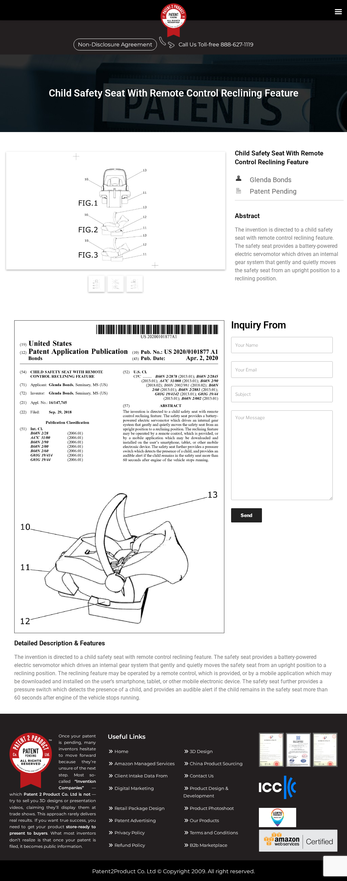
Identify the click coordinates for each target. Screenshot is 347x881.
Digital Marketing (134, 788)
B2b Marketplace (208, 845)
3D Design (201, 751)
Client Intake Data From (140, 775)
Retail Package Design (139, 808)
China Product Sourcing (216, 763)
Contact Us (201, 775)
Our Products (204, 820)
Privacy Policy (129, 832)
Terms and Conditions (213, 832)
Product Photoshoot (211, 808)
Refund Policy (129, 845)
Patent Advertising (135, 820)
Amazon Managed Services (144, 763)
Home (121, 751)
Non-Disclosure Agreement (115, 44)
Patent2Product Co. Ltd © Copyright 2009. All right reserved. (173, 871)
